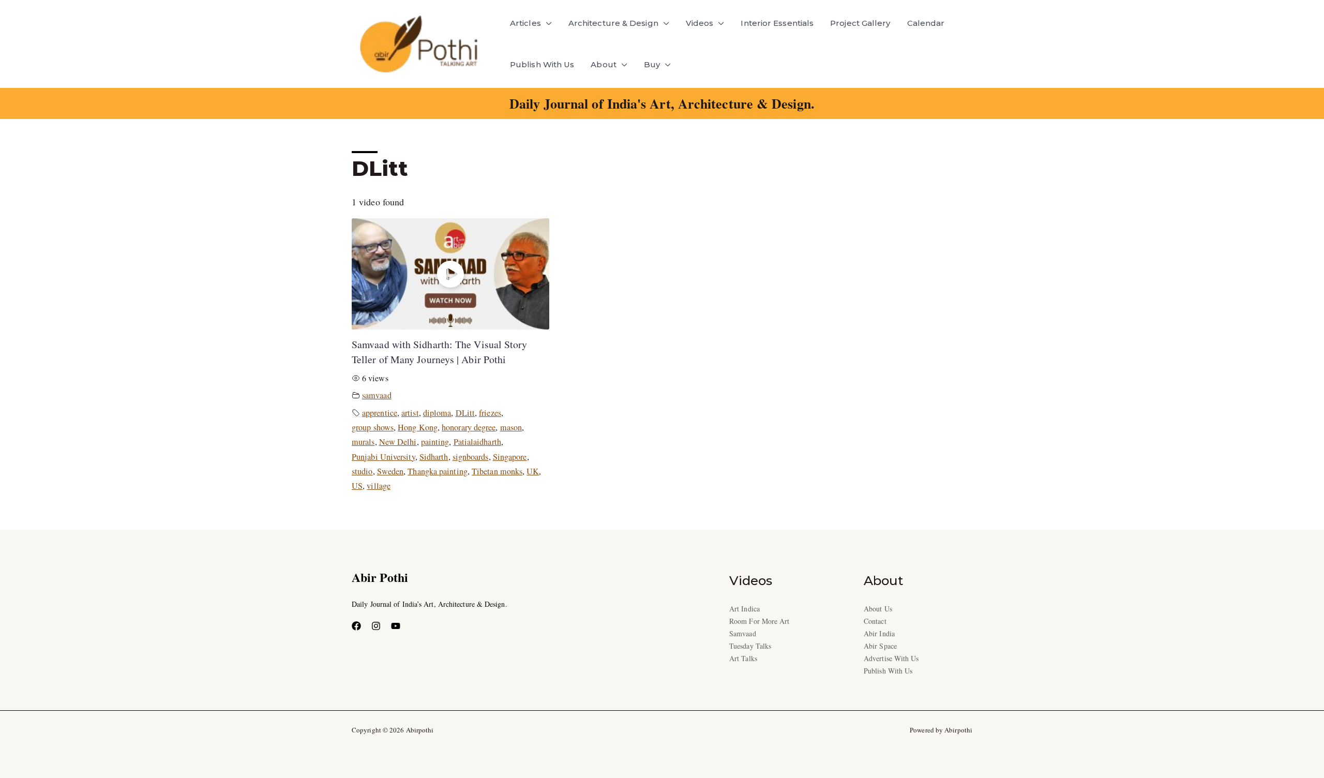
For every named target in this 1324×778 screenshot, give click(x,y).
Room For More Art (759, 621)
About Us (878, 609)
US (357, 485)
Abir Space (880, 646)
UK (532, 471)
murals (363, 441)
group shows (373, 427)
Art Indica (744, 609)
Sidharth (433, 456)
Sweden (390, 471)
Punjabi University (383, 456)
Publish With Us (542, 64)
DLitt (465, 412)
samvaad (377, 395)
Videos (700, 23)
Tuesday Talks (750, 646)
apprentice (379, 412)
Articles (525, 23)
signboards (471, 456)
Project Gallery (860, 23)
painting (435, 441)
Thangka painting (437, 471)
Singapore (510, 456)
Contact (875, 621)
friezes (490, 412)
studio (362, 471)
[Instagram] (376, 626)
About (603, 64)
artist (410, 412)
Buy (652, 64)
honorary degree (468, 427)
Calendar (926, 23)
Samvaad (742, 633)
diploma (437, 412)
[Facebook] (356, 626)
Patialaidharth (477, 441)
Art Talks (743, 658)
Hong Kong (418, 427)
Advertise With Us (891, 658)
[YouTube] (395, 626)
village (378, 485)
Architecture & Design (613, 23)
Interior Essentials (777, 23)
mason (511, 427)
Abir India (879, 633)
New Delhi (398, 441)
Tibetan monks (497, 471)
